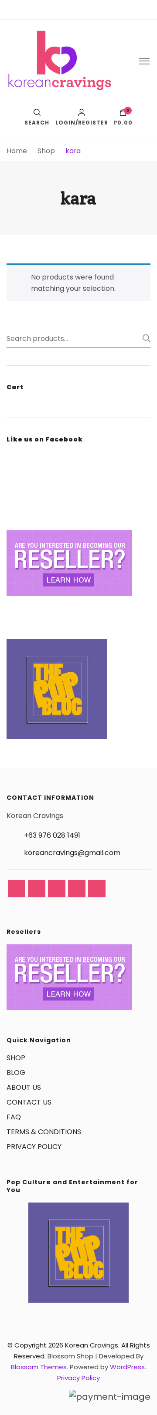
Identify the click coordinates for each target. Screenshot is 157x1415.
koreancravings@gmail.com (72, 853)
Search (143, 338)
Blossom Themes (39, 1366)
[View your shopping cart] (123, 114)
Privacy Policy (78, 1377)
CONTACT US (29, 1102)
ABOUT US (24, 1087)
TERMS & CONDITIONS (44, 1132)
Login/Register (81, 122)
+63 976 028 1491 (52, 835)
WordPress (127, 1366)
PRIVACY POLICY (34, 1147)
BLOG (16, 1073)
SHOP (16, 1058)
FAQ (14, 1117)
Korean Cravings (91, 1345)
